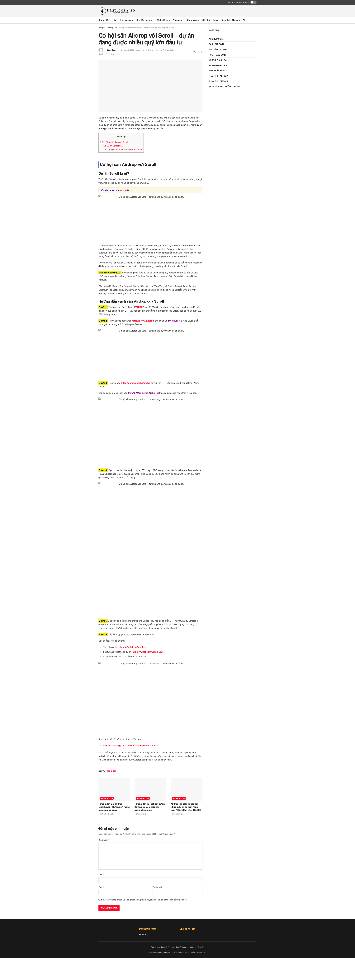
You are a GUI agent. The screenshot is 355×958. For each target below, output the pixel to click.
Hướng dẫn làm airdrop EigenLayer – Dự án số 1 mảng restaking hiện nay (114, 807)
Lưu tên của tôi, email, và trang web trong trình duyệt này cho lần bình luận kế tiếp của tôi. (144, 899)
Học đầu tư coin (144, 20)
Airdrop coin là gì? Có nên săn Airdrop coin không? (130, 745)
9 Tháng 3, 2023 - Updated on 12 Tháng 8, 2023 (140, 50)
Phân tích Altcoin (218, 75)
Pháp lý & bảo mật (195, 947)
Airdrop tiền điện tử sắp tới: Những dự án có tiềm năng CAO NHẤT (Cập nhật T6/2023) (186, 807)
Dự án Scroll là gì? (113, 145)
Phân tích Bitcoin (218, 81)
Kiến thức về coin (210, 20)
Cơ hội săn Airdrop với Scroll (114, 142)
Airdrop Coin (193, 20)
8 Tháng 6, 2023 (142, 814)
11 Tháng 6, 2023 (106, 814)
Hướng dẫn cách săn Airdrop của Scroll (122, 149)
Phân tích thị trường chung (224, 86)
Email (102, 887)
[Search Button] (255, 20)
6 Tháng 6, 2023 (178, 814)
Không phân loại (218, 60)
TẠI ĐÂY (139, 307)
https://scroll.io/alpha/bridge (135, 382)
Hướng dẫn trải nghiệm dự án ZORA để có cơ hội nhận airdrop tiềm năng (150, 807)
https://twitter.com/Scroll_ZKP (147, 651)
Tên (101, 874)
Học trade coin (126, 20)
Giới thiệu (155, 947)
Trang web (157, 887)
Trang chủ (102, 27)
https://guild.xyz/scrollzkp (133, 647)
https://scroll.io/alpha (143, 320)
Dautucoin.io (161, 952)
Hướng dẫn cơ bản (107, 20)
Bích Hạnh (111, 50)
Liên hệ (164, 947)
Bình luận (104, 839)
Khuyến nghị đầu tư (219, 65)
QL (244, 20)
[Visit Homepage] (117, 11)
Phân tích (177, 20)
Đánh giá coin (163, 20)
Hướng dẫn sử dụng (178, 947)
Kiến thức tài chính (231, 20)
